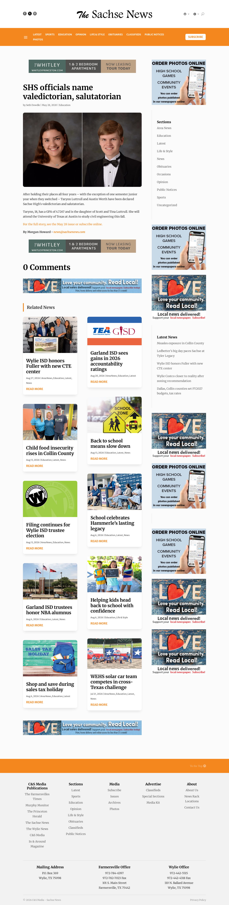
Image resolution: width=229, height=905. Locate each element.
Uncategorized (167, 205)
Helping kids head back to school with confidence (112, 605)
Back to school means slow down (110, 443)
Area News (47, 378)
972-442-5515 (179, 873)
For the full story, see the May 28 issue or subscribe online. (62, 224)
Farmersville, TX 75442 (114, 888)
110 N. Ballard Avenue (179, 883)
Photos (38, 39)
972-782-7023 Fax (114, 878)
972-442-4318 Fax (179, 878)
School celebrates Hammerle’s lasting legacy (112, 523)
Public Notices (154, 34)
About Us (192, 790)
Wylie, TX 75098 (50, 878)
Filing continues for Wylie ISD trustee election (48, 530)
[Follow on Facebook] (25, 13)
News (29, 383)
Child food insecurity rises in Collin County (50, 450)
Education (65, 34)
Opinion (81, 34)
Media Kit (153, 802)
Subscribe (195, 37)
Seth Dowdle (33, 105)
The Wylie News (37, 829)
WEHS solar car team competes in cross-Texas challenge (114, 682)
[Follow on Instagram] (35, 13)
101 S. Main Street (114, 883)
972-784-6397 (114, 873)
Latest (37, 34)
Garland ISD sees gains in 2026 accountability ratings (109, 361)
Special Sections (153, 796)
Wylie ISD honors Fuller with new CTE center (48, 366)
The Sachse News (37, 823)
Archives (114, 802)
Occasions (164, 174)
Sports (49, 34)
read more (34, 389)
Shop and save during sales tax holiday (50, 686)
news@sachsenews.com (69, 232)
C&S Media (37, 835)
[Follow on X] (30, 13)
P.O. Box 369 (50, 873)
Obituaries (115, 34)
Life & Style (97, 34)
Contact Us (191, 807)
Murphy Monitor (37, 805)
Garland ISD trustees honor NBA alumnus (49, 609)
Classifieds (133, 34)
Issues (114, 796)
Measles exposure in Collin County (180, 343)
